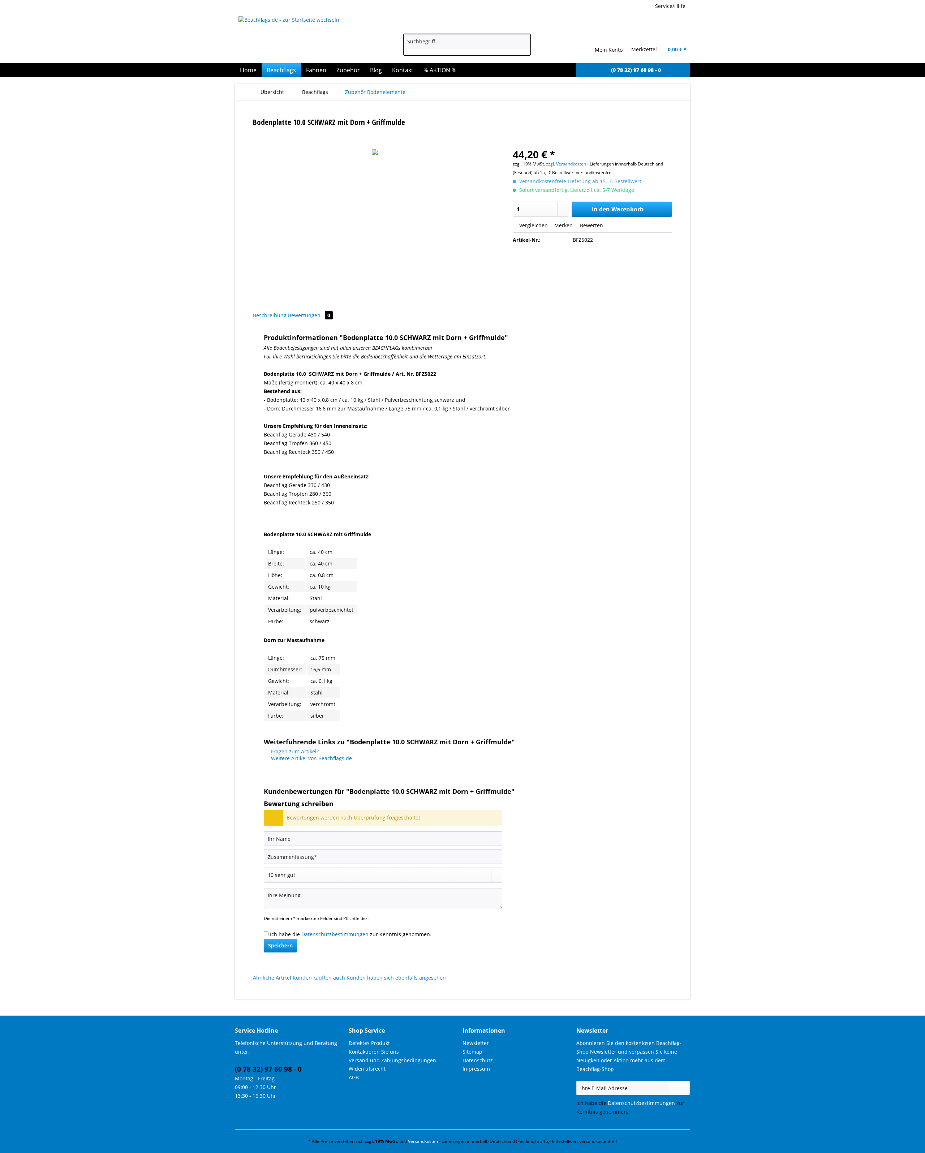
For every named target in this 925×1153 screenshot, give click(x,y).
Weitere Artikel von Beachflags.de (311, 758)
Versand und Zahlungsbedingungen (392, 1060)
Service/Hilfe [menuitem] (670, 6)
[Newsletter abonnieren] (678, 1088)
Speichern (280, 945)
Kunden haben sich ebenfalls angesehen (396, 977)
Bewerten (590, 225)
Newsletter (475, 1043)
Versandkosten (423, 1141)
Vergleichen (533, 225)
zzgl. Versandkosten (566, 164)
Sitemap (472, 1051)
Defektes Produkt (369, 1043)
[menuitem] (467, 45)
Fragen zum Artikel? (294, 751)
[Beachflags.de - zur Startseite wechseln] (304, 38)
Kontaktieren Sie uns (374, 1051)
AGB (354, 1077)
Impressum (476, 1068)
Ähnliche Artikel (272, 977)
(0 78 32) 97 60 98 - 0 (268, 1069)
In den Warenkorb (618, 209)
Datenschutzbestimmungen (335, 934)
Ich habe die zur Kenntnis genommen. (350, 934)
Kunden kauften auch (319, 977)
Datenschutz (477, 1060)
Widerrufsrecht (367, 1068)
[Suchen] (523, 41)
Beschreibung (270, 315)
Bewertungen (309, 315)
